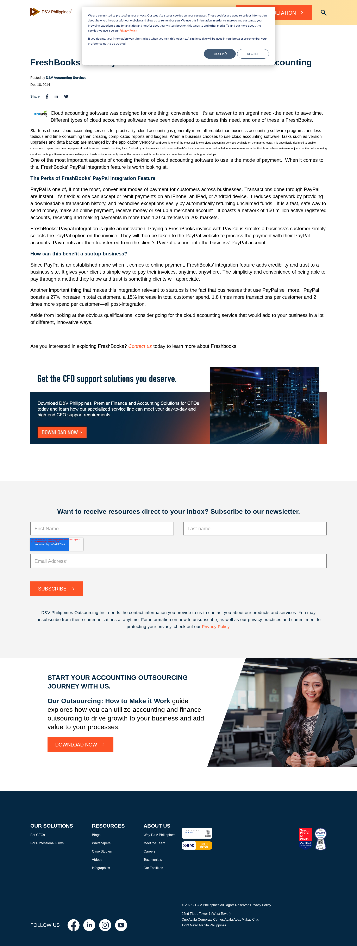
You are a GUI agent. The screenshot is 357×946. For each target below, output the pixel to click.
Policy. (224, 626)
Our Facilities (153, 868)
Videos (97, 859)
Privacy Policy (128, 30)
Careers (149, 851)
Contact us (140, 346)
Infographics (101, 868)
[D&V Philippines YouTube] (121, 925)
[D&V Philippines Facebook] (74, 925)
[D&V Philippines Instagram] (105, 925)
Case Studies (102, 851)
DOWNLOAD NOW (76, 744)
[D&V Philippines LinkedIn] (89, 925)
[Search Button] (324, 13)
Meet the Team (154, 843)
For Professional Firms (47, 843)
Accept (220, 54)
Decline (253, 54)
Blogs (96, 835)
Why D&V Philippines (159, 835)
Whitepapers (101, 843)
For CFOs (37, 835)
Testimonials (153, 859)
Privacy (210, 626)
